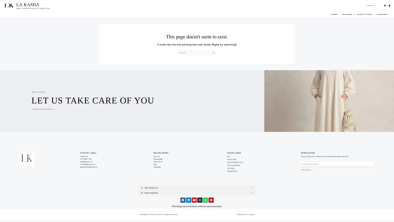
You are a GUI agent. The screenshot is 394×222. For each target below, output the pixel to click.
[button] (371, 5)
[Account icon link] (389, 5)
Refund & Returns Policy (235, 162)
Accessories (382, 14)
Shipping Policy (232, 171)
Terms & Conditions (233, 165)
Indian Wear (347, 14)
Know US (157, 156)
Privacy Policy (232, 159)
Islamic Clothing (364, 14)
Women (334, 14)
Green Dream (158, 162)
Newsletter (157, 167)
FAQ (228, 156)
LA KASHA (27, 4)
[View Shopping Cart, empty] (385, 5)
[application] (338, 14)
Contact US (84, 156)
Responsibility (158, 159)
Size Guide (230, 168)
